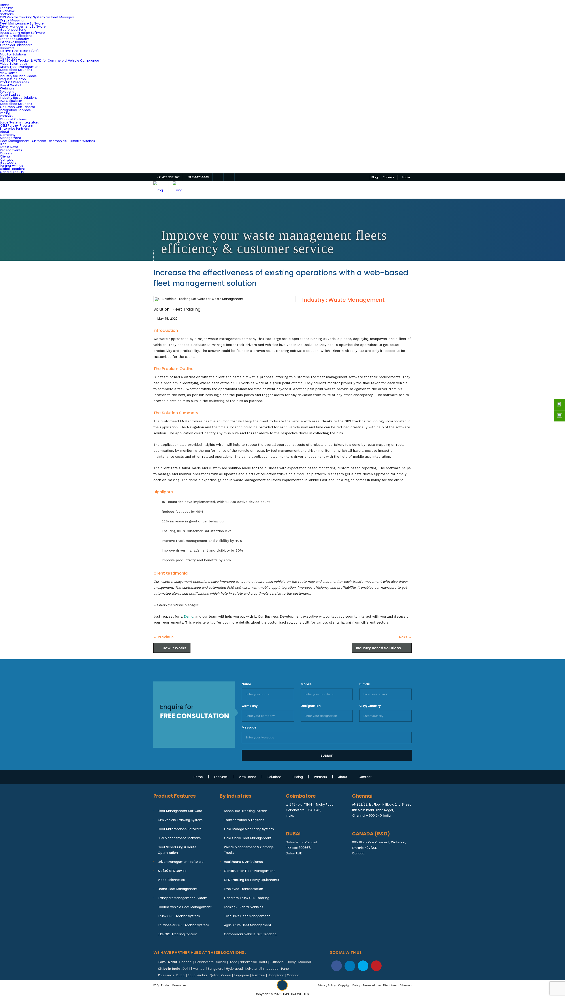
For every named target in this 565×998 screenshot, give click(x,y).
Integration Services (15, 110)
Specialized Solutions (16, 70)
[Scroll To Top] (282, 985)
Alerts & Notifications (16, 36)
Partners (6, 116)
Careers (6, 153)
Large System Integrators (19, 122)
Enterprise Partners (14, 128)
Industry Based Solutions (18, 97)
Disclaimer (390, 985)
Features (6, 8)
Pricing (5, 113)
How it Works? (10, 85)
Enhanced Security (14, 39)
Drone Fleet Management (20, 67)
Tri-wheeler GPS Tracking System (183, 925)
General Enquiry (12, 172)
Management (10, 138)
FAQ (156, 985)
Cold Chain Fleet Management (247, 838)
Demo (188, 617)
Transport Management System (182, 898)
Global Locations (12, 169)
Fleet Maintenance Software (22, 23)
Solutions (7, 91)
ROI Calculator (11, 101)
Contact (6, 159)
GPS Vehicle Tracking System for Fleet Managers (37, 17)
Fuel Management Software (179, 838)
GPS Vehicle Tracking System (180, 820)
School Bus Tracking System (245, 811)
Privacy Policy (327, 985)
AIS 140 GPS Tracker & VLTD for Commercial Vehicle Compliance (49, 60)
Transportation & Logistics (244, 820)
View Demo (8, 73)
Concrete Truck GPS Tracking (246, 898)
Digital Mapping (12, 20)
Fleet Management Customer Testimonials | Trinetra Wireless (47, 141)
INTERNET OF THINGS (19, 51)
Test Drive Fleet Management (247, 916)
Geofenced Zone (13, 29)
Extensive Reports (13, 42)
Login (406, 177)
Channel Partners (13, 119)
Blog (3, 144)
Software (7, 14)
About (4, 131)
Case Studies (10, 94)
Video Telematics (13, 63)
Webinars (7, 88)
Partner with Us (11, 165)
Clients (5, 156)
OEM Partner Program (16, 125)
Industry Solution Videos (18, 76)
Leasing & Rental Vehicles (243, 907)
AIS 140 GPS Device (172, 871)
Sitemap (406, 985)
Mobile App (8, 57)
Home (4, 5)
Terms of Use (372, 985)
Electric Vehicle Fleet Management (185, 907)
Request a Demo (13, 79)
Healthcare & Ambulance (243, 861)
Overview (7, 11)
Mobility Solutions (13, 54)
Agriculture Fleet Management (247, 925)
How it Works (174, 648)
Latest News (9, 147)
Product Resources (14, 82)
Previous (163, 636)
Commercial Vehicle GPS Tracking (250, 934)
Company (7, 135)
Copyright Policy (349, 985)
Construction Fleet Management (249, 871)
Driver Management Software (23, 26)
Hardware (7, 48)
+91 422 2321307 (168, 177)
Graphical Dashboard (16, 45)
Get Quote (8, 162)
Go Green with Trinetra (17, 107)
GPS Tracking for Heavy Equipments (251, 880)
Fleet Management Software (180, 811)
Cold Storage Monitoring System (249, 829)
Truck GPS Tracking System (179, 916)
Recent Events (11, 150)
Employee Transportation (243, 889)
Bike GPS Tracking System (177, 934)
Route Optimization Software (22, 32)
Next (405, 636)
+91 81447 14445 (197, 177)
